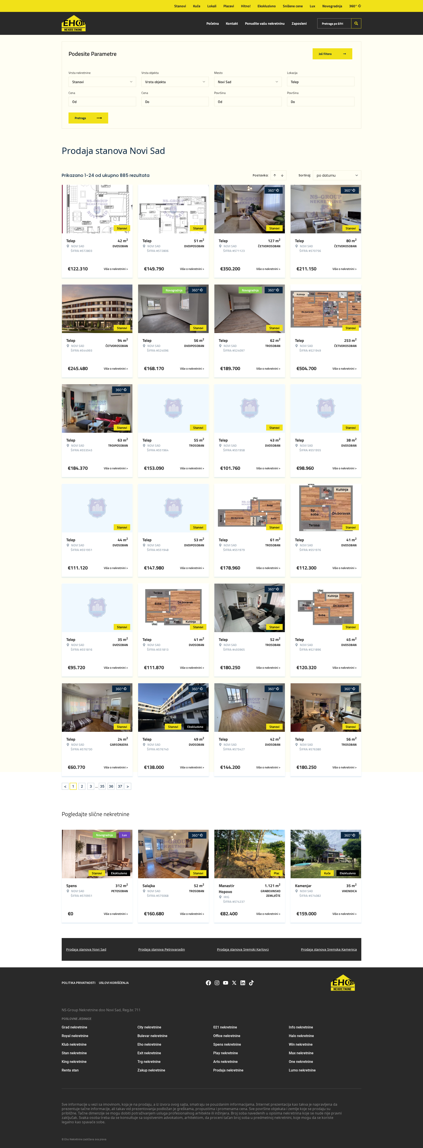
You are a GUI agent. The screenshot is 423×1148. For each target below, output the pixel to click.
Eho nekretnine (149, 1044)
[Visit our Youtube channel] (225, 982)
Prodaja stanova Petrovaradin (161, 949)
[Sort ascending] (274, 175)
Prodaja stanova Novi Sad (86, 949)
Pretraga (80, 118)
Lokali (211, 6)
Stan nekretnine (74, 1053)
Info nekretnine (301, 1027)
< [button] (65, 786)
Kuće (196, 6)
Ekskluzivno (267, 6)
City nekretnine (149, 1027)
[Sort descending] (282, 175)
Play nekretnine (225, 1053)
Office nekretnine (226, 1036)
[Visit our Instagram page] (217, 982)
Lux (312, 6)
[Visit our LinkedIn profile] (242, 982)
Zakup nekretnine (151, 1070)
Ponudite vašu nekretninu (265, 23)
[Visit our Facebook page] (208, 982)
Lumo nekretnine (302, 1070)
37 (120, 786)
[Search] (356, 23)
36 (111, 786)
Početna (212, 23)
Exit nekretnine (149, 1053)
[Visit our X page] (234, 982)
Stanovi (180, 6)
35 (102, 786)
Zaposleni (299, 23)
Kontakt (232, 23)
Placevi (228, 6)
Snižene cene (293, 6)
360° (353, 6)
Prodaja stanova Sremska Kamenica (329, 949)
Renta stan (70, 1070)
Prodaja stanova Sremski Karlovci (243, 949)
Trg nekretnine (149, 1062)
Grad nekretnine (74, 1027)
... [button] (96, 786)
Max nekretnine (301, 1053)
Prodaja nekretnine (228, 1070)
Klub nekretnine (74, 1044)
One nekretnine (301, 1062)
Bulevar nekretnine (152, 1036)
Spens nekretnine (227, 1044)
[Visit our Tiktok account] (251, 982)
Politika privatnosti (78, 983)
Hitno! (245, 6)
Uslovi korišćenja (114, 983)
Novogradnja (332, 6)
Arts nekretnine (225, 1062)
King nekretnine (74, 1062)
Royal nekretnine (75, 1036)
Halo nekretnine (301, 1036)
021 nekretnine (225, 1027)
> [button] (127, 786)
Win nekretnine (301, 1044)
